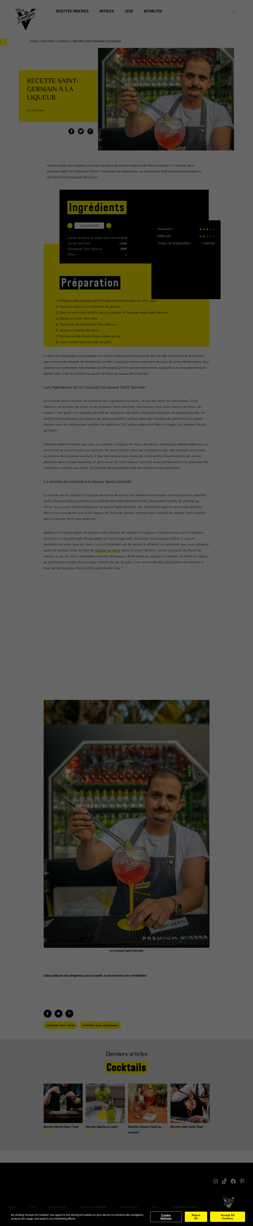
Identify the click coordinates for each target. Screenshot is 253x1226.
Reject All (196, 1217)
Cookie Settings (166, 1217)
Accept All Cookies (227, 1217)
